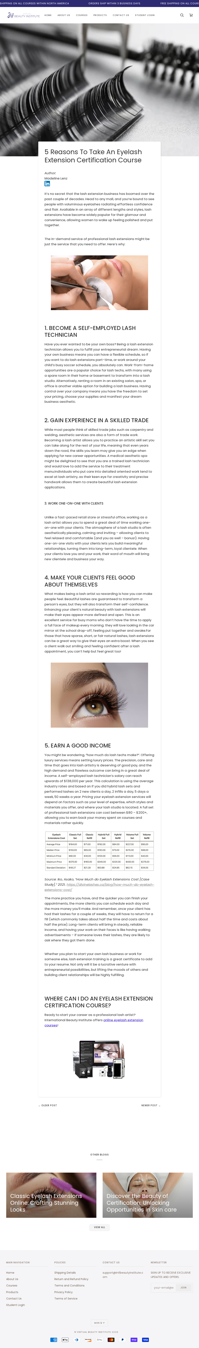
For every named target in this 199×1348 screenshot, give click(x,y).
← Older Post (47, 1105)
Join (184, 1287)
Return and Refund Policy (71, 1279)
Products (12, 1292)
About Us (12, 1279)
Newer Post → (151, 1105)
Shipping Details (65, 1273)
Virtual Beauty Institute (94, 1332)
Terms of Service (66, 1299)
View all (99, 1227)
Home (10, 1273)
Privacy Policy (63, 1292)
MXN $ (98, 1322)
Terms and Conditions (69, 1285)
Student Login (15, 1305)
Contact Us (14, 1299)
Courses (11, 1285)
